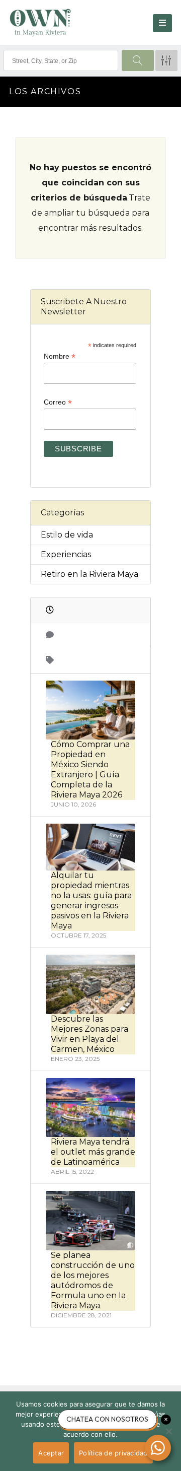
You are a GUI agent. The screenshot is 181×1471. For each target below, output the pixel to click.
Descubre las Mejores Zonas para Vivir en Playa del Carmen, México (89, 1034)
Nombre (59, 356)
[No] (168, 1431)
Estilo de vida (67, 535)
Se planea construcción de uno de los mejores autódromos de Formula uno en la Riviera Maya (93, 1280)
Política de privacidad (113, 1453)
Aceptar (51, 1453)
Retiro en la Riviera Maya (89, 574)
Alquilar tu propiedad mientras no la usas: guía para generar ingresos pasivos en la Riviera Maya (91, 900)
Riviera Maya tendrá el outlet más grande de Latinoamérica (93, 1152)
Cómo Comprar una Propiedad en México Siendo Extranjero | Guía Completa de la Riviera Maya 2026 (90, 769)
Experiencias (66, 554)
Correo (58, 402)
